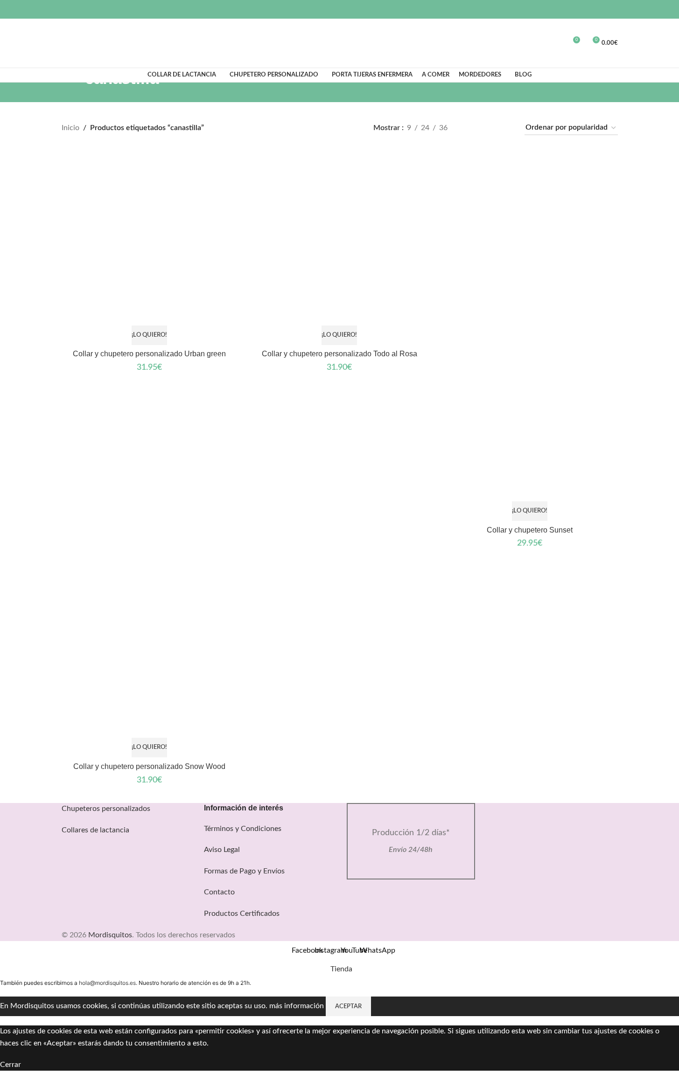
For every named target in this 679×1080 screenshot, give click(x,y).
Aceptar (348, 1007)
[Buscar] (65, 43)
